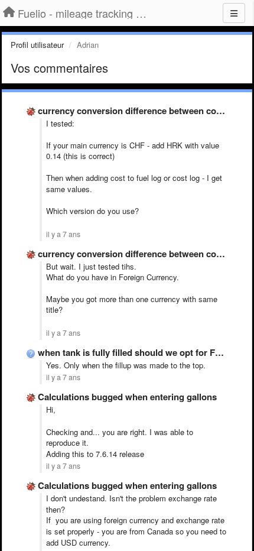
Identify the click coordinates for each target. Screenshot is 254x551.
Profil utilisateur (37, 44)
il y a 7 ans (63, 234)
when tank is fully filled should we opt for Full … (137, 352)
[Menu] (234, 13)
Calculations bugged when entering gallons (127, 396)
